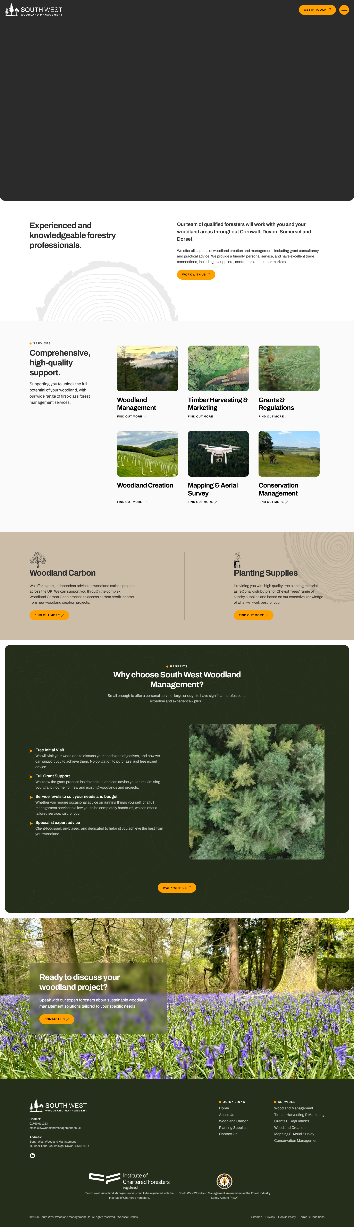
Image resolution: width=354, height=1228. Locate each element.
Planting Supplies (233, 1128)
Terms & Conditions (311, 1217)
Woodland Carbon (233, 1121)
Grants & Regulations (291, 1121)
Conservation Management (296, 1140)
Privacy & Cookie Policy (281, 1217)
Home (224, 1108)
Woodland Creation (289, 1128)
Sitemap (256, 1217)
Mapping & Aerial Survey (294, 1134)
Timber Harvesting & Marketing (299, 1115)
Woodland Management (293, 1108)
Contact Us (228, 1134)
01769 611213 (39, 1123)
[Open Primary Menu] (344, 10)
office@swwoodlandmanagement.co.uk (55, 1127)
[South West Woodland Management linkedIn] (32, 1155)
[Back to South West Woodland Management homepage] (33, 9)
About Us (226, 1115)
